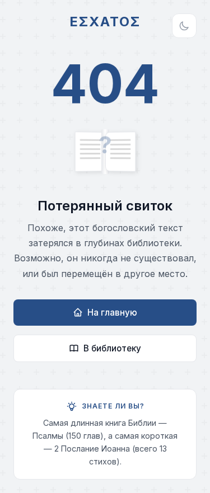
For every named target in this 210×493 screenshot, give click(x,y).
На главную (112, 312)
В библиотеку (112, 348)
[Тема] (184, 25)
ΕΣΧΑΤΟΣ (105, 21)
